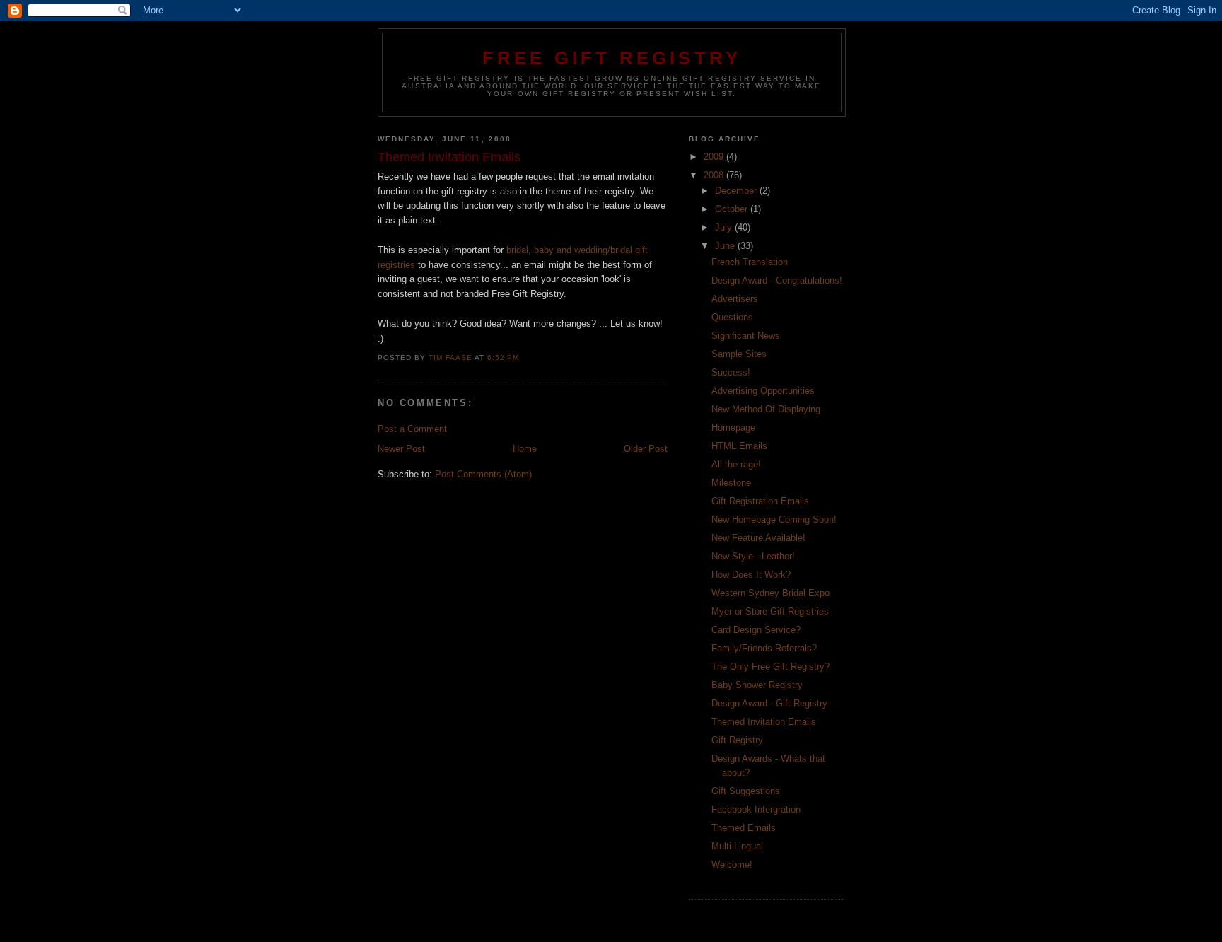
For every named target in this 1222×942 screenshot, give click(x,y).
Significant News (745, 335)
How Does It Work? (751, 574)
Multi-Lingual (737, 846)
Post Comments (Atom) (483, 474)
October (732, 209)
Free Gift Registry (612, 58)
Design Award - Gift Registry (769, 703)
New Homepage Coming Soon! (774, 519)
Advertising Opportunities (763, 390)
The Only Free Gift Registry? (770, 666)
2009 (715, 156)
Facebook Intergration (756, 809)
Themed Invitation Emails (763, 721)
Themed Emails (743, 827)
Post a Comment (412, 429)
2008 (715, 175)
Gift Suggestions (745, 791)
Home (525, 448)
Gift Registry (737, 740)
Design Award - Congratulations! (776, 280)
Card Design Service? (756, 629)
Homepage (733, 427)
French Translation (749, 262)
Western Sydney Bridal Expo (770, 593)
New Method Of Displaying (765, 409)
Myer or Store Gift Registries (770, 611)
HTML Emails (739, 446)
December (737, 190)
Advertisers (734, 298)
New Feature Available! (758, 538)
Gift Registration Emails (760, 501)
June (726, 245)
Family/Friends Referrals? (764, 648)
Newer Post (401, 448)
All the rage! (736, 464)
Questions (732, 317)
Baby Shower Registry (757, 685)
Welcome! (731, 864)
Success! (730, 372)
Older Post (646, 448)
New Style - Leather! (753, 556)
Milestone (731, 482)
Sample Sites (739, 354)
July (725, 227)
